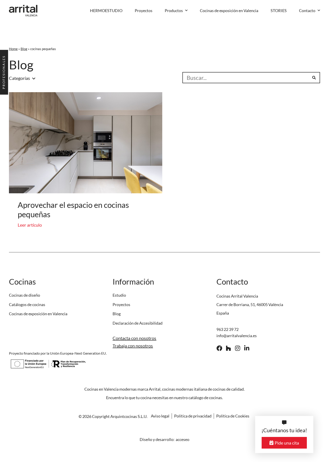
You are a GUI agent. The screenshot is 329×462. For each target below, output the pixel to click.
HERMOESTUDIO (106, 10)
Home (13, 49)
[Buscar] (314, 77)
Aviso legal (160, 415)
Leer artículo (30, 225)
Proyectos (143, 10)
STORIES (279, 10)
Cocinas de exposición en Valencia (229, 10)
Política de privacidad (193, 415)
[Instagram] (238, 348)
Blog (24, 49)
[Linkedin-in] (247, 348)
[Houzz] (228, 348)
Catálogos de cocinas (27, 304)
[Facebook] (219, 348)
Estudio (119, 295)
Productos (174, 10)
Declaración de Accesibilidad (137, 323)
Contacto (307, 10)
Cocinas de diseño (24, 295)
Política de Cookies (232, 415)
